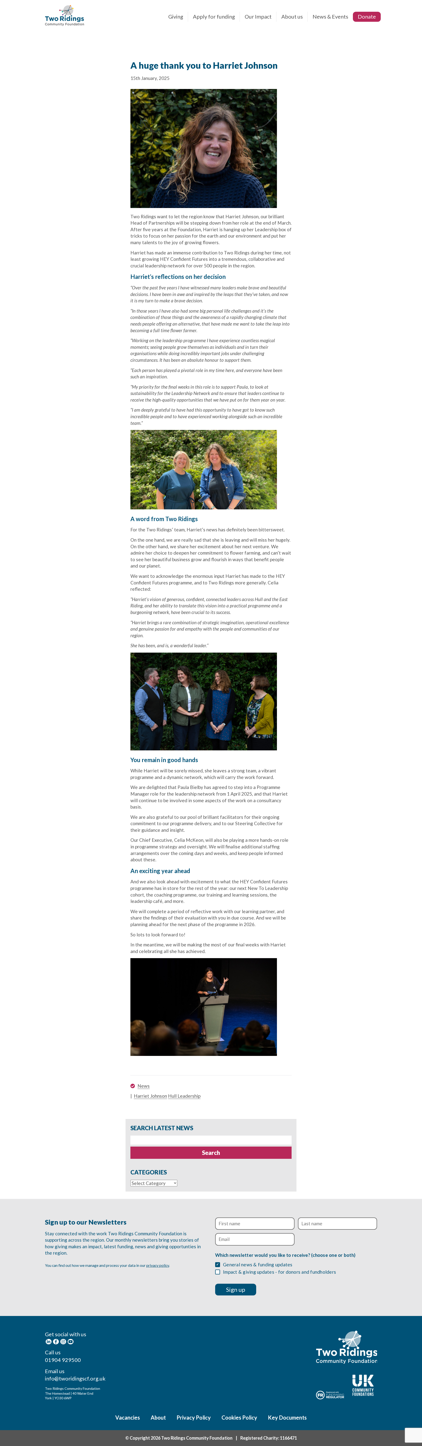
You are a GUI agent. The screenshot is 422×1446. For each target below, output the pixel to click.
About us (292, 16)
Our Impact (258, 16)
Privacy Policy (194, 1417)
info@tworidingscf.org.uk (75, 1378)
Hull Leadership (184, 1096)
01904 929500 (63, 1360)
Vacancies (127, 1417)
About (158, 1417)
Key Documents (287, 1417)
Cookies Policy (239, 1417)
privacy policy (157, 1265)
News (143, 1086)
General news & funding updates (258, 1264)
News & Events (330, 16)
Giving (175, 16)
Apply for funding (214, 16)
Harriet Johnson (150, 1096)
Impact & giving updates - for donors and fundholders (279, 1272)
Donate (367, 16)
